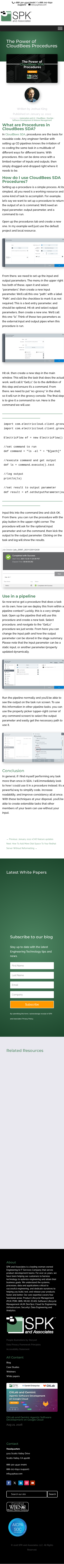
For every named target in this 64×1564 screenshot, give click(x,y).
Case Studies (12, 1367)
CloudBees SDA (15, 134)
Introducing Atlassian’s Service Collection (28, 918)
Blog (8, 1362)
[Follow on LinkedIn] (20, 1483)
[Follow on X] (14, 1483)
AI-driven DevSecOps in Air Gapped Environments (30, 1211)
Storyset (33, 1340)
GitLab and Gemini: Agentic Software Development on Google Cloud (31, 1097)
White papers (13, 1376)
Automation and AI (27, 118)
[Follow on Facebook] (8, 1483)
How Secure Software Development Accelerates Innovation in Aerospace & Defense (31, 1154)
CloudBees (40, 118)
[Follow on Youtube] (32, 1483)
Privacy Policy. (27, 1019)
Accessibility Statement (17, 1349)
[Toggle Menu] (60, 28)
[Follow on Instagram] (26, 1483)
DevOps (50, 118)
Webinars (11, 1371)
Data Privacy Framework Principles (23, 1344)
